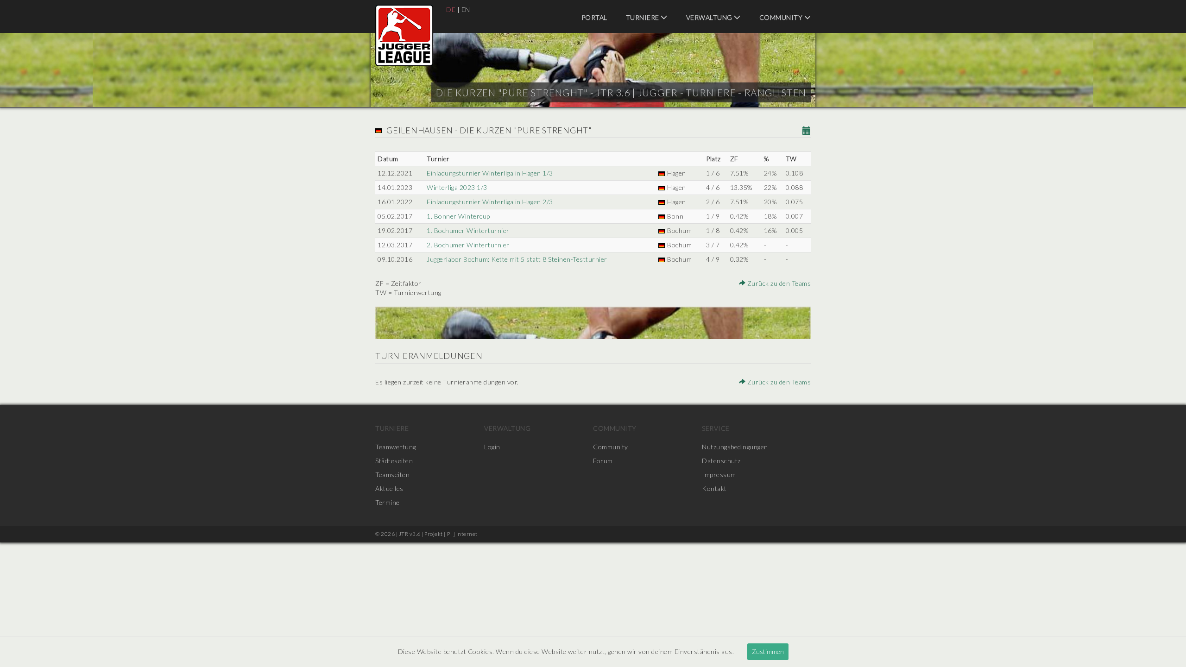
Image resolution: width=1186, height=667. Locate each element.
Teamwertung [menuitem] (395, 447)
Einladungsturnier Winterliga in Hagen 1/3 (490, 173)
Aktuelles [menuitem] (389, 488)
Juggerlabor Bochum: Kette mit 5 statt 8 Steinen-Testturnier (517, 259)
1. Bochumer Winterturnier (468, 230)
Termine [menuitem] (387, 502)
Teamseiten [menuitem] (392, 474)
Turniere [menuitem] (643, 17)
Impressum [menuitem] (719, 474)
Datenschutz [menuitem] (721, 461)
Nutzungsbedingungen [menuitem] (735, 447)
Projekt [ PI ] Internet (451, 534)
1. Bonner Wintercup (458, 216)
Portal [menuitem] (594, 17)
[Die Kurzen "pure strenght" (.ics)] (806, 131)
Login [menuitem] (492, 447)
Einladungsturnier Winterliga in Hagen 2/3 (490, 202)
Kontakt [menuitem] (714, 488)
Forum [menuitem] (603, 461)
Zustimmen (768, 651)
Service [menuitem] (716, 428)
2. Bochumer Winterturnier (468, 245)
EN (465, 9)
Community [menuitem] (781, 17)
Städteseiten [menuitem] (394, 461)
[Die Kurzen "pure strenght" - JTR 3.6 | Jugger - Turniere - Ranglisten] (404, 35)
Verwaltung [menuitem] (710, 17)
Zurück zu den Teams (778, 283)
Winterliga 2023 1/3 (457, 187)
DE (450, 9)
